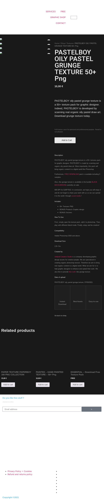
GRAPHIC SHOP (58, 17)
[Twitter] (70, 420)
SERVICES (51, 11)
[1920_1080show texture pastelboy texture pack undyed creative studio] (26, 44)
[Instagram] (63, 420)
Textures (70, 43)
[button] (65, 140)
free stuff (72, 272)
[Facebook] (77, 420)
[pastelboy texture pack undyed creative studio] (26, 53)
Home (57, 43)
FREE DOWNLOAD (71, 174)
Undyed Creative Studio (63, 257)
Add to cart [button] (8, 385)
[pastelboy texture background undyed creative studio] (26, 48)
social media (76, 196)
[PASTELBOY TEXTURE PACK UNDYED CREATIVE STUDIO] (26, 39)
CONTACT (61, 23)
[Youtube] (56, 420)
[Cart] (74, 17)
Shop (63, 43)
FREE (63, 11)
